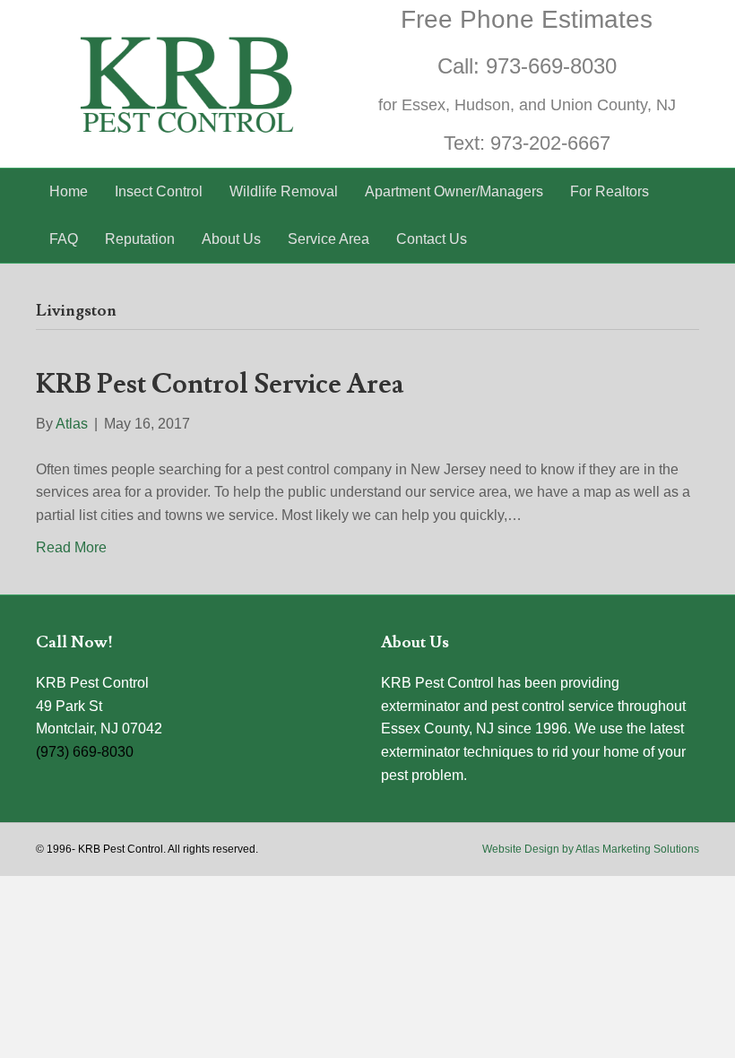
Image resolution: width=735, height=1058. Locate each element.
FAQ (63, 239)
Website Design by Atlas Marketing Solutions (590, 849)
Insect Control (159, 191)
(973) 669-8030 (85, 751)
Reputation (140, 239)
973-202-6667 (550, 143)
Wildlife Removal (283, 191)
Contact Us (431, 239)
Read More (71, 547)
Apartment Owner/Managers (454, 191)
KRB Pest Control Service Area (220, 384)
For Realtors (609, 191)
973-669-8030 (551, 66)
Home (68, 191)
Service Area (328, 239)
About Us (231, 239)
